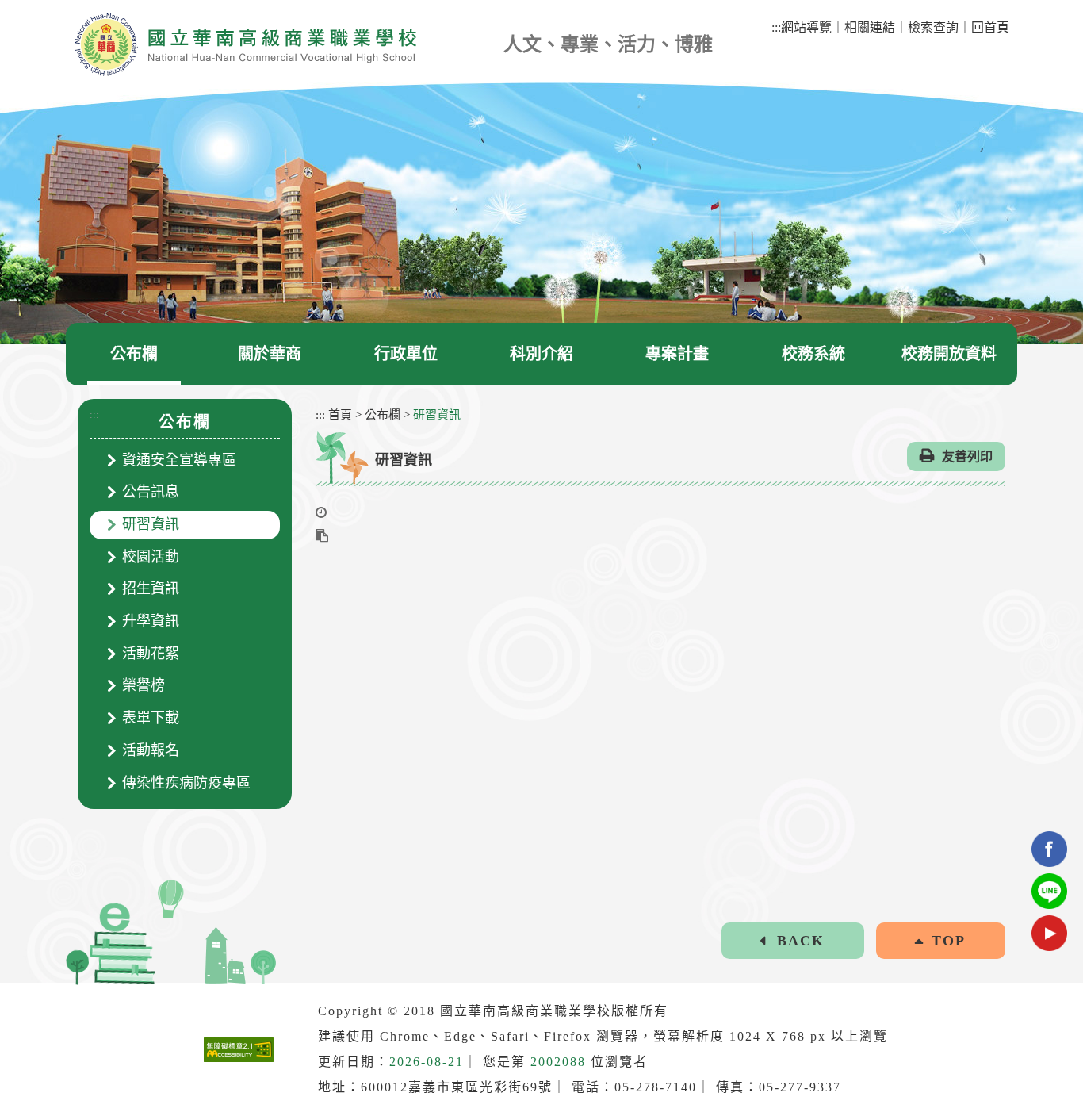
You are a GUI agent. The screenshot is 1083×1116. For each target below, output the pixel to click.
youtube (1049, 933)
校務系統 (813, 353)
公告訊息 (150, 492)
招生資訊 (150, 588)
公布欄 (134, 353)
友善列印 (967, 456)
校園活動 (150, 557)
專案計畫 (677, 353)
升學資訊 (150, 621)
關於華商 (269, 353)
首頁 (340, 414)
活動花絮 (150, 654)
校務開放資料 (949, 353)
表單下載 (150, 718)
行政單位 (406, 353)
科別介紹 (541, 353)
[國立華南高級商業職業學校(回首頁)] (245, 45)
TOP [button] (949, 941)
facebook (1049, 849)
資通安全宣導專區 (179, 460)
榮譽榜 (143, 685)
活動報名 (150, 750)
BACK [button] (801, 941)
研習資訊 (150, 524)
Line (1049, 891)
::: (94, 414)
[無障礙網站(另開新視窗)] (238, 1050)
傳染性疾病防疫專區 (186, 783)
